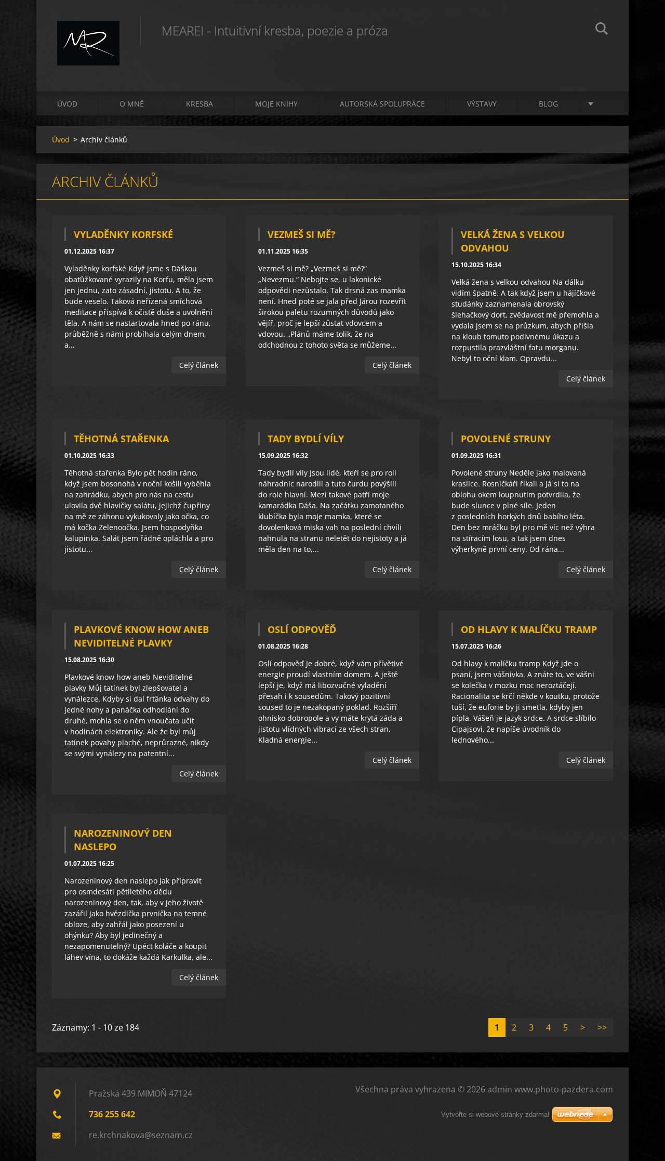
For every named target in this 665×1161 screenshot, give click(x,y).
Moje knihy (276, 104)
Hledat (601, 30)
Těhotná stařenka (121, 438)
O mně (131, 104)
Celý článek (198, 365)
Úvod (67, 104)
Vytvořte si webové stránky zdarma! (495, 1114)
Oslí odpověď (302, 629)
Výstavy (482, 104)
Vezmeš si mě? (302, 234)
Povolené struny (506, 438)
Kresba (199, 104)
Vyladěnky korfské (123, 234)
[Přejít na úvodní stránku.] (88, 35)
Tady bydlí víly (306, 438)
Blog (548, 104)
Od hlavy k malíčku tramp (529, 629)
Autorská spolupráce (382, 104)
